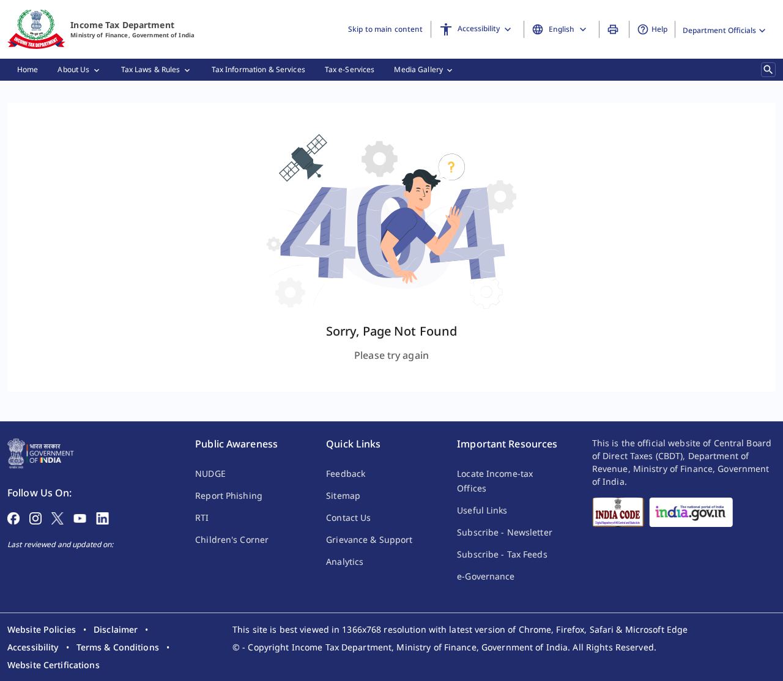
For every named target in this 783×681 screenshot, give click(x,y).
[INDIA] (691, 512)
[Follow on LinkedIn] (102, 517)
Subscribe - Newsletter (504, 532)
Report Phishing (228, 495)
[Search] (768, 69)
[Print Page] (614, 29)
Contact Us (348, 517)
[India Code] (618, 512)
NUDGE (210, 473)
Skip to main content (385, 29)
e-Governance (485, 576)
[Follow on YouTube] (79, 517)
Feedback (345, 473)
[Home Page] (40, 452)
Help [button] (659, 29)
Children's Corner (232, 539)
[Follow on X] (57, 517)
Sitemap (343, 495)
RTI (202, 517)
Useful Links (482, 510)
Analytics (344, 561)
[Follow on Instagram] (35, 517)
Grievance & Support (369, 539)
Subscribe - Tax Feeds (502, 554)
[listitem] (41, 629)
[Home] (36, 29)
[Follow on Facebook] (13, 517)
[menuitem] (27, 70)
